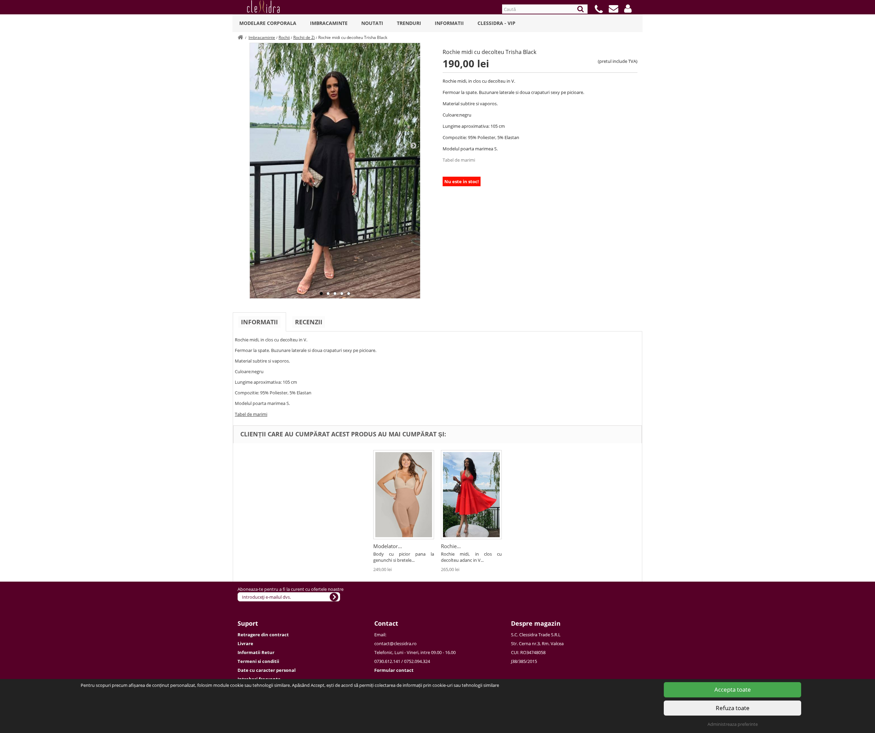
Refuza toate (733, 708)
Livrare (245, 643)
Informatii (449, 23)
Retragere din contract (263, 635)
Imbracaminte (329, 23)
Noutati (372, 23)
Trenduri (409, 23)
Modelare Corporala (267, 23)
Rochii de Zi (304, 37)
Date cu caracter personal (267, 670)
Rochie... (451, 546)
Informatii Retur (256, 652)
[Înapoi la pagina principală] (240, 37)
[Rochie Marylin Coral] (471, 494)
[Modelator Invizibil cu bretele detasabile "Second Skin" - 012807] (403, 494)
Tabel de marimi (459, 160)
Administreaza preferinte (733, 724)
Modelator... (387, 546)
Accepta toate (732, 689)
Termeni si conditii (258, 661)
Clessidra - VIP (496, 23)
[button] (628, 8)
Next (413, 145)
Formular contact (394, 670)
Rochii (284, 37)
